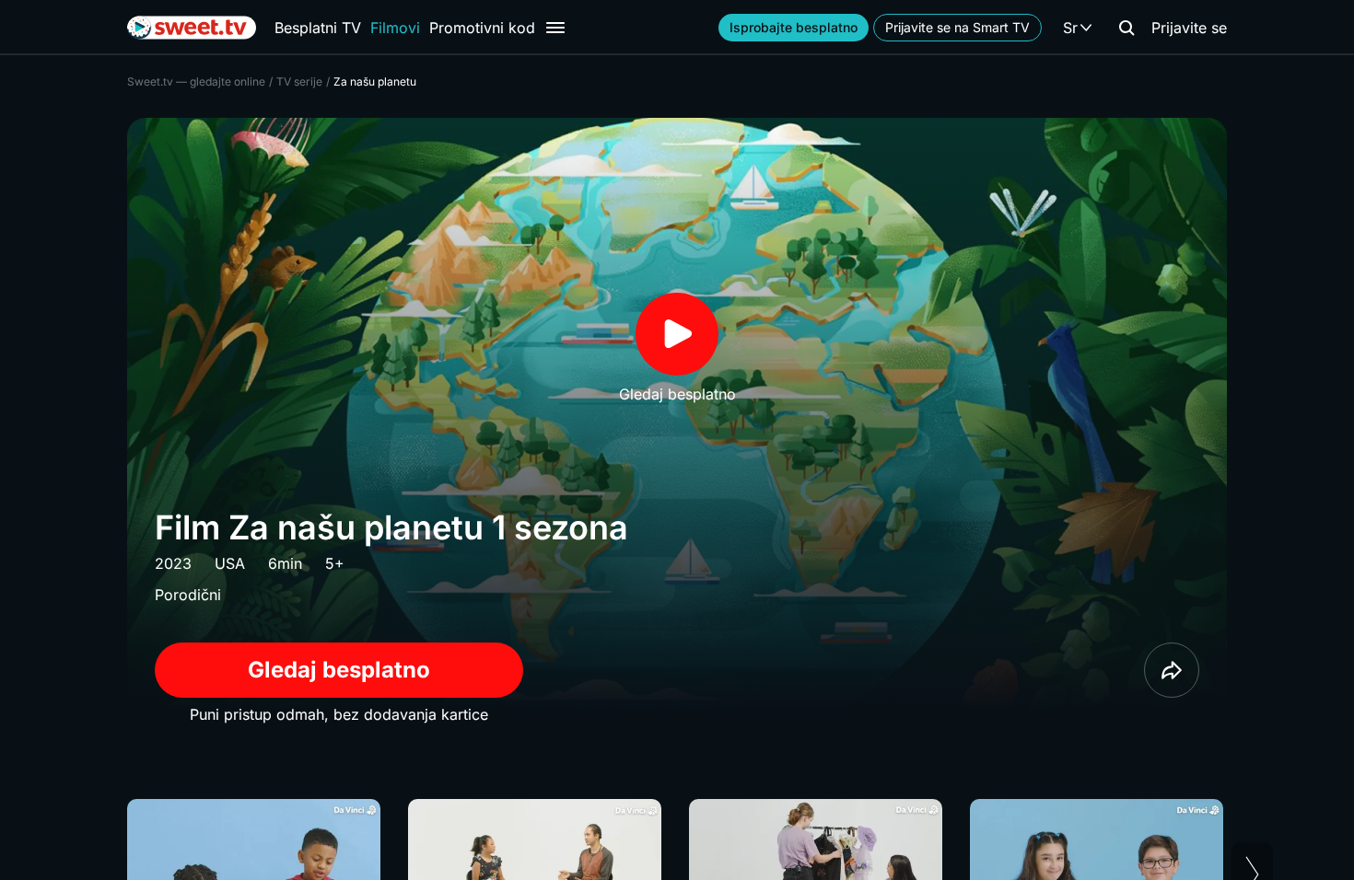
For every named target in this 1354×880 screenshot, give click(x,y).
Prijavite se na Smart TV (957, 27)
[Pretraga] (1126, 27)
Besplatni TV (317, 27)
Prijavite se (1189, 27)
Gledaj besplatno (339, 669)
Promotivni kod (482, 27)
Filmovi (395, 27)
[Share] (1171, 670)
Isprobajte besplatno (794, 27)
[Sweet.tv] (191, 28)
